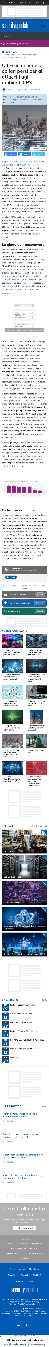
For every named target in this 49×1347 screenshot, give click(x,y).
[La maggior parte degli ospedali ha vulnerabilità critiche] (12, 692)
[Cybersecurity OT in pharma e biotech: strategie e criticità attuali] (36, 665)
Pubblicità (37, 1275)
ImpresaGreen (13, 1253)
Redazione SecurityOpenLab (16, 90)
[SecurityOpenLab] (15, 25)
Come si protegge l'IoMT (35, 751)
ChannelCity (24, 2)
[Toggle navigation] (43, 25)
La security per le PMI (13, 851)
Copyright (25, 1275)
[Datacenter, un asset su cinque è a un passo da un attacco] (12, 641)
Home (7, 52)
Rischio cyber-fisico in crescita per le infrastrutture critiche (11, 676)
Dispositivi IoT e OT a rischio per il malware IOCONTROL (11, 728)
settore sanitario (9, 276)
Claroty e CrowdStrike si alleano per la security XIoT (11, 779)
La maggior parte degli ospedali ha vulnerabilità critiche (11, 703)
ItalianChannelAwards (32, 1253)
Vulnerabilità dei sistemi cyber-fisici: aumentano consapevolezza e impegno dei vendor (35, 781)
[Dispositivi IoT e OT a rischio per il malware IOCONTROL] (12, 716)
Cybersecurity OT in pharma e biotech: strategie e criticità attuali (36, 677)
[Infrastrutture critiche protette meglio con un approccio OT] (36, 716)
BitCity (10, 1243)
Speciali (22, 1269)
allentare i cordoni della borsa (25, 279)
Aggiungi (39, 603)
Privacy (29, 1325)
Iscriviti (40, 595)
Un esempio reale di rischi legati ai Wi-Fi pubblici (36, 703)
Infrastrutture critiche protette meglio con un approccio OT (36, 728)
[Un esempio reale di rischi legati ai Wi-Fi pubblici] (36, 692)
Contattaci (20, 1281)
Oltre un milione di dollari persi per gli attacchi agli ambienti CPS (11, 753)
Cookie (19, 1325)
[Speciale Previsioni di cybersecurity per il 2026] (24, 944)
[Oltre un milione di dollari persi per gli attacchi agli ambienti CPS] (12, 741)
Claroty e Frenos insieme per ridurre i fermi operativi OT (35, 652)
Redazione (12, 1275)
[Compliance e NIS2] (24, 893)
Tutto (44, 1000)
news (15, 52)
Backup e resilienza (12, 876)
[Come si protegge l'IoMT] (36, 741)
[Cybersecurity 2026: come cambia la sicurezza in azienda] (24, 919)
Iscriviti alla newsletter (25, 1228)
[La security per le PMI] (24, 841)
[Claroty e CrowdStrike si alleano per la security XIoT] (12, 767)
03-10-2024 (35, 90)
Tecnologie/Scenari (38, 148)
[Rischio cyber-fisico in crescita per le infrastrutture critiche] (12, 665)
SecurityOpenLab (18, 1248)
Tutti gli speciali (39, 826)
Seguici (40, 611)
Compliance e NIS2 (12, 902)
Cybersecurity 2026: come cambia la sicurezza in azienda (24, 927)
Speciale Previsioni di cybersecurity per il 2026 (24, 954)
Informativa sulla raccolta (14, 1344)
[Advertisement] (25, 1195)
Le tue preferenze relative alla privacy (26, 1340)
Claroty (12, 577)
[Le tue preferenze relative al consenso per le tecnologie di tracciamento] (36, 1344)
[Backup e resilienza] (24, 867)
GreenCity (33, 1248)
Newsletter (9, 36)
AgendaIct (24, 1258)
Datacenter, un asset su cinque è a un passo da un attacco (11, 652)
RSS (31, 1281)
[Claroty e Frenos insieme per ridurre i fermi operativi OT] (36, 641)
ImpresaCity (38, 2)
